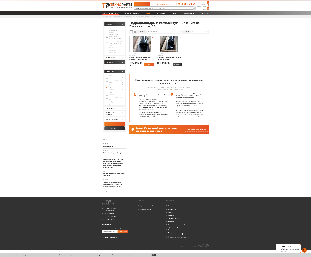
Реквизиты (171, 222)
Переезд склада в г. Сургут (112, 153)
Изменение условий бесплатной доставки (114, 174)
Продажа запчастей (146, 206)
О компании (161, 13)
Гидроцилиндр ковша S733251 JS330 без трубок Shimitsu (169, 58)
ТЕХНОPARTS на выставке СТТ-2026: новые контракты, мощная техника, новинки (113, 184)
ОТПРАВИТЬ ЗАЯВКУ (142, 4)
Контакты (204, 13)
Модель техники (111, 108)
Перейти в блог (107, 192)
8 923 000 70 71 (186, 4)
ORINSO (186, 246)
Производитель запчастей (111, 113)
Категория (109, 24)
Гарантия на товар (174, 218)
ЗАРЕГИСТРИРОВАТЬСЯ (195, 129)
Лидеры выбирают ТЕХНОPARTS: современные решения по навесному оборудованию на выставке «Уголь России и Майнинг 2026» (114, 163)
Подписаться (123, 231)
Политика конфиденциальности (178, 237)
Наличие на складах (112, 119)
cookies (22, 255)
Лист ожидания (203, 6)
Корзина (205, 9)
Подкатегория (110, 58)
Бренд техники (110, 71)
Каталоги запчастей (110, 13)
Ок (154, 255)
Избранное (204, 4)
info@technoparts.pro (163, 4)
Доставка (171, 215)
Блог (175, 13)
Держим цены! (108, 146)
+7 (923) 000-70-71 (111, 216)
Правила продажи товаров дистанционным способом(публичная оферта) (177, 232)
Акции (148, 13)
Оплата (170, 212)
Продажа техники (132, 13)
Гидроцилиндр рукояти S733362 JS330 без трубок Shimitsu (140, 58)
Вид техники (110, 62)
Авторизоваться (201, 2)
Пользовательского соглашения (122, 255)
